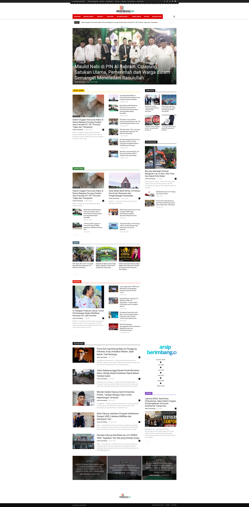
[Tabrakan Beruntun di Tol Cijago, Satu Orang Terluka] (149, 194)
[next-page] (77, 161)
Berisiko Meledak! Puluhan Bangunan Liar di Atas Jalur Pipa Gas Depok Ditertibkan (159, 173)
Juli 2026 (161, 365)
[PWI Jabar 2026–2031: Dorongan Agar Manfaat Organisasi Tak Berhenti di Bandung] (113, 132)
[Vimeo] (172, 1)
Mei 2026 (161, 375)
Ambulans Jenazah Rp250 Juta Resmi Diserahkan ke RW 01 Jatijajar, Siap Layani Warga (129, 153)
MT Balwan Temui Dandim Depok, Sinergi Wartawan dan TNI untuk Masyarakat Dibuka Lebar (121, 72)
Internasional (149, 168)
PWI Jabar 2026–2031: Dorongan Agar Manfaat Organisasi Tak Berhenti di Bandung (130, 131)
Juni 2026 (161, 370)
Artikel (147, 426)
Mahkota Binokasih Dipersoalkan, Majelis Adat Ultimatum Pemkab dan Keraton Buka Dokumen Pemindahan (129, 266)
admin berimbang (80, 82)
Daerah (75, 260)
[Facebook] (164, 1)
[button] (174, 16)
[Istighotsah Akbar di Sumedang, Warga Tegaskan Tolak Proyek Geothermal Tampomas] (106, 254)
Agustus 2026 (160, 359)
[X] (170, 1)
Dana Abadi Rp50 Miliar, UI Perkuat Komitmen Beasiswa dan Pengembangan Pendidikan (130, 97)
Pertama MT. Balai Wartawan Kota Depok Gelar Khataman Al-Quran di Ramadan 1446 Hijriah (165, 203)
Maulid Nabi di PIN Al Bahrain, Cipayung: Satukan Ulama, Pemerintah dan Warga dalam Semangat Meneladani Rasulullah (129, 109)
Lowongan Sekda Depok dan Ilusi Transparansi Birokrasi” (169, 128)
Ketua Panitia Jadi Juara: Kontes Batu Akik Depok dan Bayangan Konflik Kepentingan (168, 109)
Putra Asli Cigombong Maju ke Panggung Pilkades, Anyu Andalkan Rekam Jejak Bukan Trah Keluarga (117, 352)
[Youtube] (175, 1)
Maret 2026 (160, 386)
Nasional (75, 307)
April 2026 (161, 380)
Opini (147, 104)
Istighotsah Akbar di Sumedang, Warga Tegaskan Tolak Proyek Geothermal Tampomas (106, 265)
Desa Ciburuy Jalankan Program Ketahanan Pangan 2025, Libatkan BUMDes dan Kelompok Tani (118, 416)
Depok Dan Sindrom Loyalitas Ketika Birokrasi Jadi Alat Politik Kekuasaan (152, 109)
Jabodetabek (76, 116)
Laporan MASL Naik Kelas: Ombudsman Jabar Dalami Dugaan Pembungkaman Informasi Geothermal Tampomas (160, 402)
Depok (77, 61)
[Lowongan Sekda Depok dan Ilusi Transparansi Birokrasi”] (169, 120)
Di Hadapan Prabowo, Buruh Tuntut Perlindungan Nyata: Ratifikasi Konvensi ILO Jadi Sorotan (88, 313)
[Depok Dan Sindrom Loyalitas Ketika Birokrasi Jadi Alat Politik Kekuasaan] (152, 100)
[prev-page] (74, 161)
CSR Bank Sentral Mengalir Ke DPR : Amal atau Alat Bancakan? (152, 128)
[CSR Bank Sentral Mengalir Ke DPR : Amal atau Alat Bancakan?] (152, 120)
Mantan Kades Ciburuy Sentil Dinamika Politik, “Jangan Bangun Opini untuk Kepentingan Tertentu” (115, 395)
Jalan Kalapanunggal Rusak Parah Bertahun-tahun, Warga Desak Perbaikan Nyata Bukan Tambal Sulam (118, 373)
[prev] (170, 22)
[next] (173, 22)
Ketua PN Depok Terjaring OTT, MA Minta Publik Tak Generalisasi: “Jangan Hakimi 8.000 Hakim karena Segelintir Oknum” (129, 302)
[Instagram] (167, 1)
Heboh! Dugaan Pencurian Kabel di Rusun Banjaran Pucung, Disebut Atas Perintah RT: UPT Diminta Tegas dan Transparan (119, 22)
